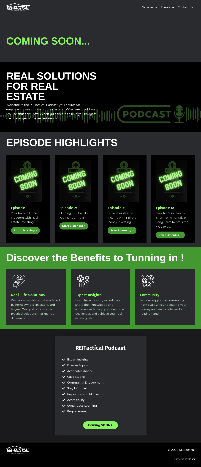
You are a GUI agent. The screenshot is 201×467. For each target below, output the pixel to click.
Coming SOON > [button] (100, 425)
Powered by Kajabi (184, 459)
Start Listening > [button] (25, 230)
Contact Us (185, 7)
